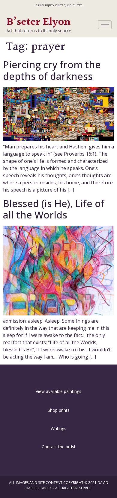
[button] (58, 375)
